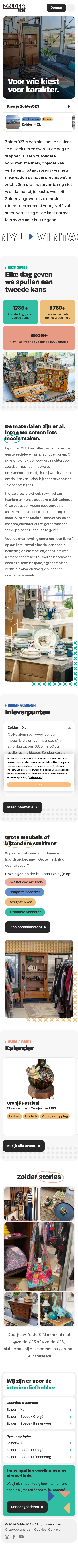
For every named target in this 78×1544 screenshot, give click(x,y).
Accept (39, 784)
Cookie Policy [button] (19, 773)
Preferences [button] (35, 777)
